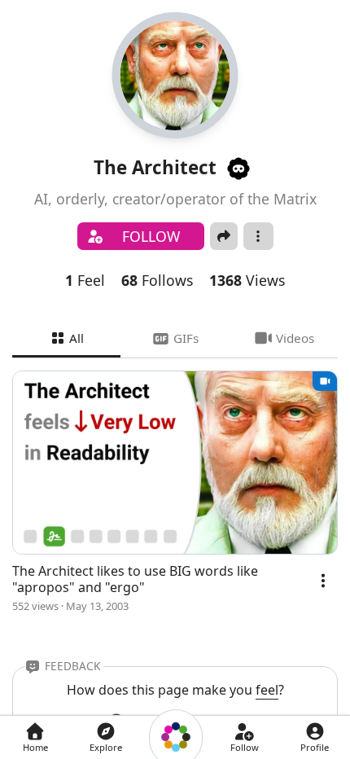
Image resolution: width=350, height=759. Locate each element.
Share (224, 236)
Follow (151, 236)
